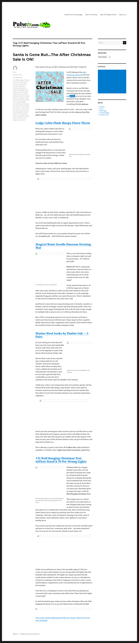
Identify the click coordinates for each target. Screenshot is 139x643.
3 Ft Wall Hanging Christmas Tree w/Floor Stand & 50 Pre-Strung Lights (61, 460)
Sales (14, 116)
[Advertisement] (112, 82)
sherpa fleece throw (23, 116)
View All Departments (108, 15)
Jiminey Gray (16, 98)
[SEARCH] (124, 42)
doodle (25, 94)
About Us (122, 15)
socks (14, 118)
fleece (20, 96)
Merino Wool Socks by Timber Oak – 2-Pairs (62, 335)
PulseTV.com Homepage (73, 15)
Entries (103, 111)
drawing (15, 96)
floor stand (26, 96)
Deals (14, 94)
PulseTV (25, 112)
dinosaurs (20, 94)
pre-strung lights (18, 112)
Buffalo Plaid (24, 90)
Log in (101, 109)
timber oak (20, 118)
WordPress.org (104, 115)
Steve (14, 72)
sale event (24, 114)
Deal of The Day (91, 15)
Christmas (16, 92)
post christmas (24, 110)
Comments (104, 113)
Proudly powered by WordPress (29, 634)
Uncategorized (17, 77)
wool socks (21, 120)
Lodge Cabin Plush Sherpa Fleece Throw (62, 123)
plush (18, 110)
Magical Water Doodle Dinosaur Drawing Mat (63, 246)
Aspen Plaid (16, 90)
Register (102, 107)
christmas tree (23, 92)
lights (22, 98)
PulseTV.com (17, 114)
